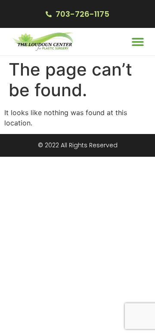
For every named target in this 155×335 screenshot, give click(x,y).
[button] (137, 42)
